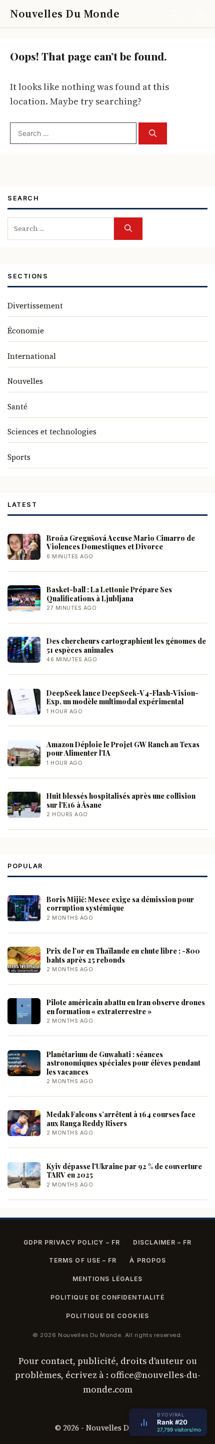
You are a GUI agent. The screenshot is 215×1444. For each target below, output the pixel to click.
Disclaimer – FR (162, 1242)
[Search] (152, 133)
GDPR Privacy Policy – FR (72, 1242)
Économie (26, 330)
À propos (148, 1260)
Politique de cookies (107, 1316)
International (32, 356)
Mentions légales (107, 1279)
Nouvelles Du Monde (65, 13)
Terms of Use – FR (82, 1260)
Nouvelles (25, 381)
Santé (18, 406)
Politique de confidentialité (107, 1297)
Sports (19, 457)
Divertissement (35, 305)
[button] (174, 13)
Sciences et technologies (52, 431)
